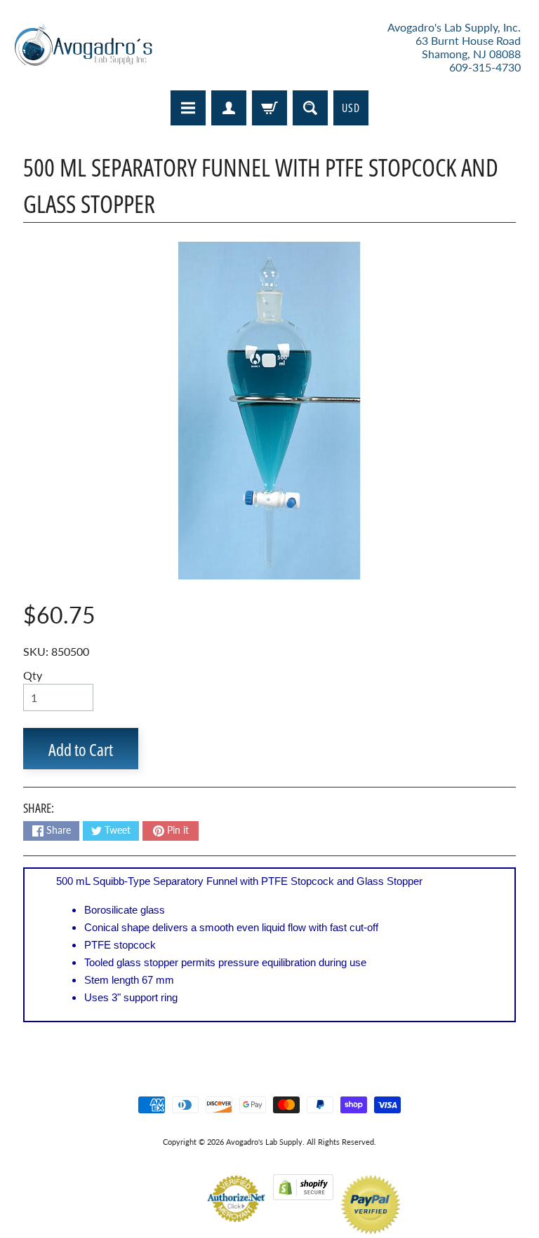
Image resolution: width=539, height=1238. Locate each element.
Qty (32, 675)
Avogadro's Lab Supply (264, 1141)
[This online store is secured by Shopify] (303, 1191)
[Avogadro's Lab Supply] (83, 47)
